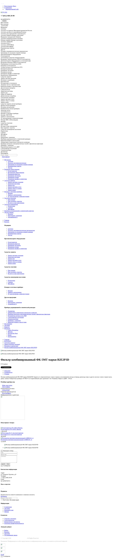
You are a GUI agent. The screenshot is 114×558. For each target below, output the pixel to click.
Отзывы (6, 374)
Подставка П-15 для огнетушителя (11, 434)
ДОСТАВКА (6, 387)
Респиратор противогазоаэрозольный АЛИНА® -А (16, 439)
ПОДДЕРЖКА (6, 393)
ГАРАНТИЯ (6, 390)
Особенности (8, 372)
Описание (7, 370)
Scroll (2, 554)
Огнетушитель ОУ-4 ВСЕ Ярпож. (11, 429)
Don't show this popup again (10, 500)
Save (8, 464)
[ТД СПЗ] (4, 12)
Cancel (3, 464)
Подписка (4, 496)
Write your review (7, 385)
